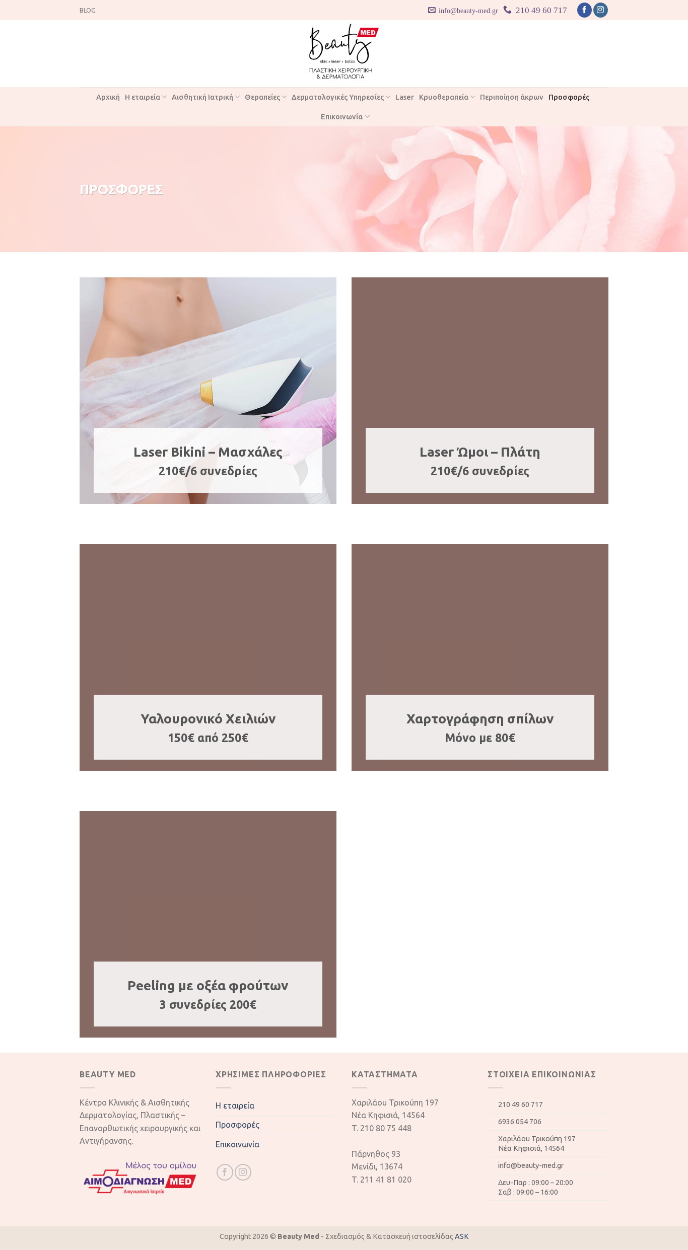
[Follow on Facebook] (584, 10)
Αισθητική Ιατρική (202, 97)
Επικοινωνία (342, 117)
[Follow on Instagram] (600, 10)
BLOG (88, 10)
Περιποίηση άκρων (511, 97)
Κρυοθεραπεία (443, 97)
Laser (404, 97)
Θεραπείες (262, 97)
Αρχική (108, 97)
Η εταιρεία (142, 97)
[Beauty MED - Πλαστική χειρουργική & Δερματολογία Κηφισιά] (344, 53)
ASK (462, 1236)
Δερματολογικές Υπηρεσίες (338, 97)
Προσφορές (568, 97)
